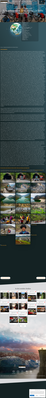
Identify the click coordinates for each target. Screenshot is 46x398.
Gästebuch (35, 1)
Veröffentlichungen (31, 1)
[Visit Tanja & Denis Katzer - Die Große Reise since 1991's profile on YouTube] (1, 291)
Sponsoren (24, 1)
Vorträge (19, 1)
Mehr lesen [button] (29, 294)
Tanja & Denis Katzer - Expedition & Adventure (9, 375)
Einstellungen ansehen (42, 395)
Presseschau (26, 375)
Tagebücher (16, 1)
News (9, 1)
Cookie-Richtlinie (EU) (42, 375)
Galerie (27, 1)
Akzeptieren (32, 395)
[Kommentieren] (11, 310)
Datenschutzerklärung (31, 375)
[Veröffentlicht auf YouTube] (17, 291)
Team (22, 1)
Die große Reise (12, 1)
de (41, 1)
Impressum (36, 375)
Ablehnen (37, 395)
